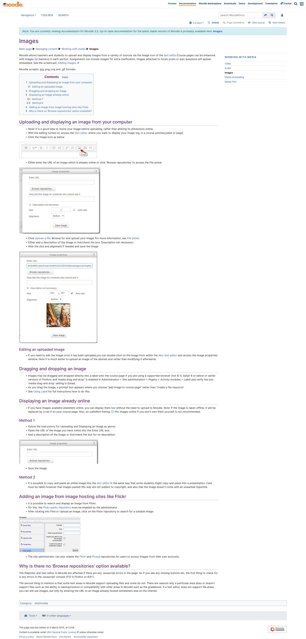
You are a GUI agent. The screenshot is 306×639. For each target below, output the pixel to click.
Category (25, 603)
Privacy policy (26, 636)
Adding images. (67, 62)
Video (228, 63)
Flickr (83, 556)
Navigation (27, 15)
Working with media (73, 48)
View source (258, 22)
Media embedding (234, 77)
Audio (228, 68)
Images (217, 31)
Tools (32, 615)
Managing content (47, 48)
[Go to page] (265, 15)
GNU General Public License (61, 632)
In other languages (58, 615)
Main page (25, 48)
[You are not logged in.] (282, 15)
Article (215, 22)
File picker (133, 238)
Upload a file (42, 238)
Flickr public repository (57, 507)
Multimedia (41, 603)
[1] (112, 411)
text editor (81, 132)
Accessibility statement (86, 636)
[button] (302, 4)
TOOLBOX (47, 15)
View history (278, 22)
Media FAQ (230, 81)
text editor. (170, 55)
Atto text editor (167, 355)
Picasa (96, 556)
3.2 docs (196, 22)
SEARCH (63, 15)
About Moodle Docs (46, 636)
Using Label (40, 391)
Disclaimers (65, 636)
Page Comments (235, 22)
